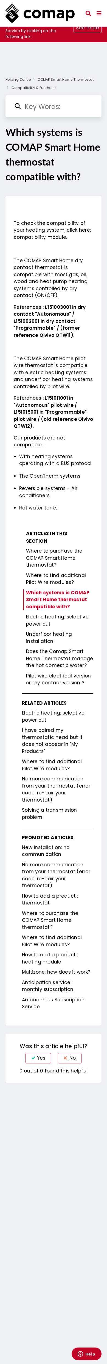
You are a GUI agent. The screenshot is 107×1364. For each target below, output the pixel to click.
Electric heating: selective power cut (57, 620)
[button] (99, 13)
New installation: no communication (45, 851)
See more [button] (87, 27)
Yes (41, 1058)
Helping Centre (18, 79)
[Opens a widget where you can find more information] (86, 1354)
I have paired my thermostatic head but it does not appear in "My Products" (52, 741)
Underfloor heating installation (49, 638)
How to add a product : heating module (50, 958)
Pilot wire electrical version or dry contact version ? (58, 679)
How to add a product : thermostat (50, 899)
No (72, 1058)
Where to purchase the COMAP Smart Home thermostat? (54, 558)
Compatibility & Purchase (34, 87)
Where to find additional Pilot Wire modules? (56, 579)
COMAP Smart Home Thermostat (66, 79)
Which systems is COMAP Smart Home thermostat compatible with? (58, 599)
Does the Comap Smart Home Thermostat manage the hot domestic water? (59, 658)
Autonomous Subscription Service (53, 1003)
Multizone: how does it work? (56, 972)
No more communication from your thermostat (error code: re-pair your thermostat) (56, 789)
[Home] (40, 13)
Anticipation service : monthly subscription (47, 986)
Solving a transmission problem (49, 813)
